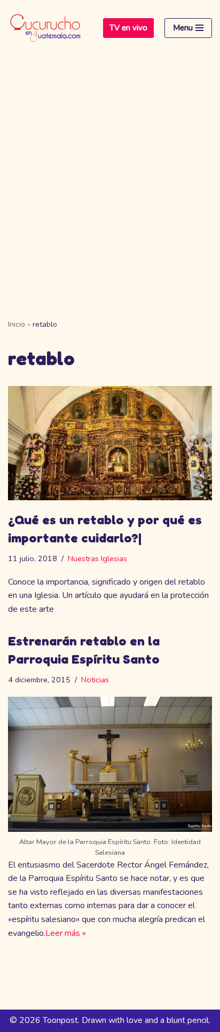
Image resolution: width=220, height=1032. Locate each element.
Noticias (95, 679)
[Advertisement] (110, 171)
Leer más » (65, 933)
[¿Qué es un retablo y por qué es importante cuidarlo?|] (110, 443)
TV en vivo (128, 27)
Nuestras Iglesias (97, 558)
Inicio (16, 324)
